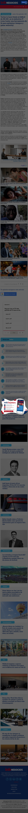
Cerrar (23, 2)
